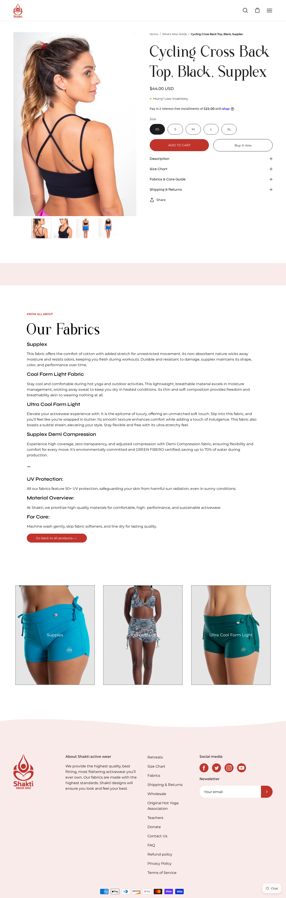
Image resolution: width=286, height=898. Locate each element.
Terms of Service (162, 873)
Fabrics (153, 775)
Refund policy (159, 854)
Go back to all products (54, 538)
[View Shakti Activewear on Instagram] (229, 767)
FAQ (151, 845)
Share (161, 200)
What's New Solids (174, 34)
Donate (154, 827)
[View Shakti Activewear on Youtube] (241, 767)
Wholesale (156, 794)
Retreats (155, 757)
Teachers (155, 818)
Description (159, 159)
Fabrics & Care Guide (167, 179)
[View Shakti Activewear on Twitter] (216, 767)
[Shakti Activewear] (17, 10)
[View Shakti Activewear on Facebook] (204, 767)
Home (154, 34)
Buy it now (243, 145)
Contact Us (157, 836)
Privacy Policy (159, 863)
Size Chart (158, 169)
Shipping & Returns (166, 189)
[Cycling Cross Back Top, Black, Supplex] (41, 228)
